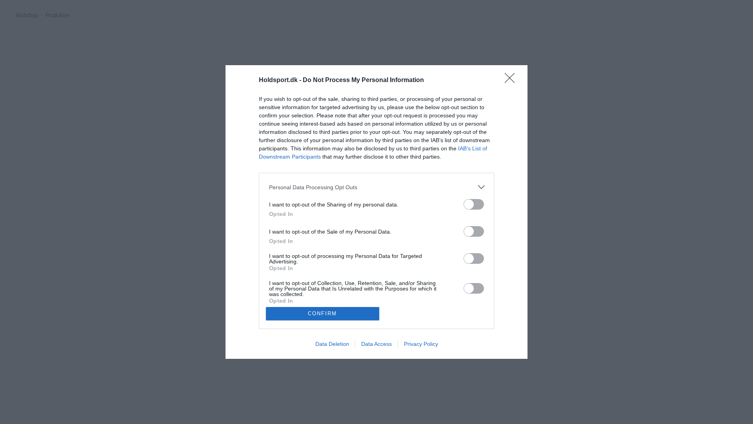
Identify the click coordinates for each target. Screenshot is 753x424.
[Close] (512, 80)
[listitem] (376, 187)
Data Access (376, 344)
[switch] (474, 204)
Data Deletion (332, 344)
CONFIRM (322, 313)
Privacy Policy (421, 344)
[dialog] (376, 212)
